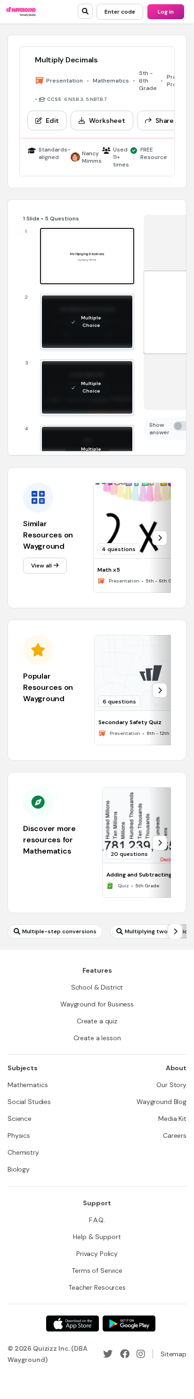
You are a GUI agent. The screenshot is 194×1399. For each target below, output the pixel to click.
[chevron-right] (159, 537)
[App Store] (72, 1323)
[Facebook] (124, 1353)
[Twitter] (108, 1353)
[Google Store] (129, 1323)
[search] (85, 11)
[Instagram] (141, 1353)
